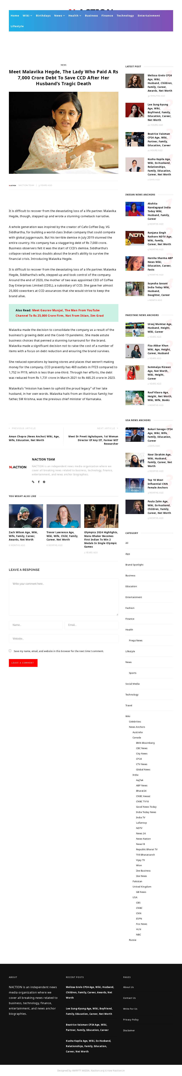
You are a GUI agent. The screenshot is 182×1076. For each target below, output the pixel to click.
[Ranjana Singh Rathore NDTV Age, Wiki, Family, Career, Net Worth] (134, 238)
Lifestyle (17, 26)
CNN (138, 913)
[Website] (33, 482)
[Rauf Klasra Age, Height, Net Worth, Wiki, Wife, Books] (134, 398)
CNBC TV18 (142, 801)
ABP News (142, 785)
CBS (138, 902)
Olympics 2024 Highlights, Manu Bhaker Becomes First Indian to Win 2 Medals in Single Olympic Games (101, 539)
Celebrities (135, 721)
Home (15, 15)
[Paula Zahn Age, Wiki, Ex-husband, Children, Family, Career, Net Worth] (134, 507)
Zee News (141, 876)
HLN (138, 929)
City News (142, 753)
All (126, 543)
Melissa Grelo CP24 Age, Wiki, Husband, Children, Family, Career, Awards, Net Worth (160, 83)
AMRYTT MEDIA (81, 1070)
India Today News (146, 812)
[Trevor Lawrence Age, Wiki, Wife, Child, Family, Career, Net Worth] (64, 516)
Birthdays (43, 15)
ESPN (139, 918)
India (135, 774)
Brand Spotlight (134, 564)
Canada (137, 737)
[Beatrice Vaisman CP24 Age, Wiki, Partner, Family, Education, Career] (134, 139)
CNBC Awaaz (143, 796)
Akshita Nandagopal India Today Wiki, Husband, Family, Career (159, 211)
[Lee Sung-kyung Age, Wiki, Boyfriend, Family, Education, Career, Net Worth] (134, 110)
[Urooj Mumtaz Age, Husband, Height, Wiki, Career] (134, 329)
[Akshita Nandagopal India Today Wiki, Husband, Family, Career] (134, 209)
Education (131, 586)
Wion (139, 865)
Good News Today (146, 806)
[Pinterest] (44, 482)
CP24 (139, 758)
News (58, 15)
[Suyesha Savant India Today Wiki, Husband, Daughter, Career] (134, 289)
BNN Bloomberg (145, 742)
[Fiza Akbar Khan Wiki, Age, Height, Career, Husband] (134, 351)
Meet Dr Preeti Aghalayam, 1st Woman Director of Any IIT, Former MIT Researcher (93, 440)
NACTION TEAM (26, 185)
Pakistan (137, 881)
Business (91, 15)
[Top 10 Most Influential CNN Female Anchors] (134, 485)
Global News (143, 769)
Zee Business (143, 870)
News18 (140, 844)
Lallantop (141, 822)
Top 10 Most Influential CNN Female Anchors (158, 483)
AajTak (139, 780)
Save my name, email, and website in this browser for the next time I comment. (59, 651)
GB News (141, 892)
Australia (138, 732)
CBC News (142, 748)
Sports (132, 672)
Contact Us (129, 997)
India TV (140, 817)
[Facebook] (38, 482)
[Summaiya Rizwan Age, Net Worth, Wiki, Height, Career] (134, 372)
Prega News (136, 640)
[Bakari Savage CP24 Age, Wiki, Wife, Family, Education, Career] (134, 434)
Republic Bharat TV (147, 849)
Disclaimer (129, 1030)
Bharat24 (141, 790)
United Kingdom (142, 886)
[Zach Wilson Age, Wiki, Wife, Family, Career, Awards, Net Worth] (26, 516)
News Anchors (137, 726)
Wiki (26, 15)
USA (135, 897)
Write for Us (130, 1008)
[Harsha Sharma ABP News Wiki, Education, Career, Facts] (134, 263)
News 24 (141, 833)
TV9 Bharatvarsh (145, 854)
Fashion (130, 608)
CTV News (141, 764)
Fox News (141, 923)
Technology (125, 15)
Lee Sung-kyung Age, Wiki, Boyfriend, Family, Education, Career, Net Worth (159, 112)
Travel (128, 705)
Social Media (132, 683)
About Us (128, 987)
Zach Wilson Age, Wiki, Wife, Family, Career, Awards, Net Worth (23, 536)
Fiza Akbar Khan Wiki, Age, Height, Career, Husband (159, 349)
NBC (138, 934)
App (127, 553)
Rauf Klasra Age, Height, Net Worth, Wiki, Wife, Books (160, 396)
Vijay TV (140, 860)
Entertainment (149, 15)
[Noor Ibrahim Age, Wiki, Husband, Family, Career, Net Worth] (134, 460)
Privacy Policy (131, 1019)
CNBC (139, 908)
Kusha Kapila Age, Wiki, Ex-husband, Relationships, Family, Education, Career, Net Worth (159, 167)
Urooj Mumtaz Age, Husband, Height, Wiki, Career (160, 328)
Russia (132, 939)
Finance (107, 15)
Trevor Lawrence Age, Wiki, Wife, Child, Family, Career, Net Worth (62, 536)
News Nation (143, 838)
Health (73, 15)
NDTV (139, 828)
